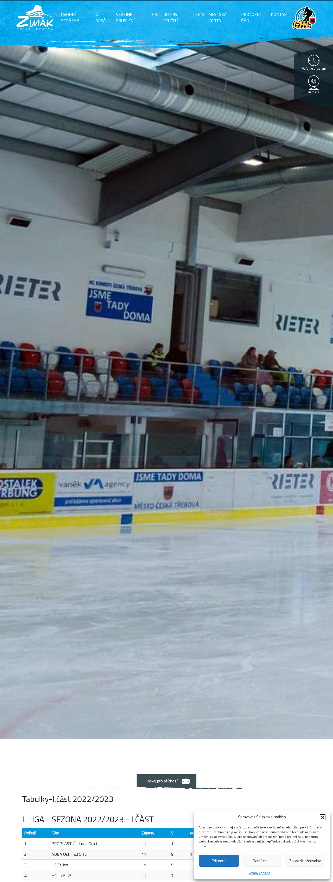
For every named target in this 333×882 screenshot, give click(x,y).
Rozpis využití (170, 17)
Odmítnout (262, 861)
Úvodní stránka (70, 17)
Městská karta (217, 17)
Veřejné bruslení (125, 17)
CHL (155, 14)
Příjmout (219, 861)
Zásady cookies (259, 872)
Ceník (198, 14)
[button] (322, 817)
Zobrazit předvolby (305, 861)
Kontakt (280, 14)
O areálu (102, 17)
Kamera (313, 92)
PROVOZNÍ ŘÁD (251, 17)
